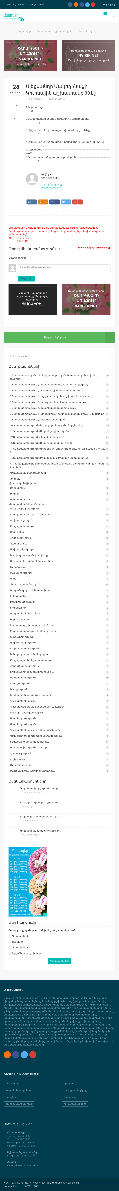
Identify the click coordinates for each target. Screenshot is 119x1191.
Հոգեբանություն (20, 538)
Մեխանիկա (17, 488)
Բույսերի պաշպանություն (26, 712)
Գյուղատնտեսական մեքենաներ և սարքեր (37, 706)
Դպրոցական (20, 936)
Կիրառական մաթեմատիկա (28, 472)
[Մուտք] (11, 262)
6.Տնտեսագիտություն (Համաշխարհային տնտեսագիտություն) (49, 402)
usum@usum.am (36, 4)
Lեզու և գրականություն (25, 584)
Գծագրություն (19, 689)
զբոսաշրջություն (21, 753)
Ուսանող (18, 941)
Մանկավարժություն (23, 677)
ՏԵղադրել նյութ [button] (54, 337)
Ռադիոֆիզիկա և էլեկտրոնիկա (30, 590)
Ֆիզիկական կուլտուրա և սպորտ (31, 695)
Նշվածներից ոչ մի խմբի (27, 953)
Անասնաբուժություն (23, 724)
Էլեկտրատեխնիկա (22, 601)
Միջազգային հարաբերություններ (31, 561)
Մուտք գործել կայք (75, 1090)
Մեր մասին (12, 1083)
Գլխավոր (25, 31)
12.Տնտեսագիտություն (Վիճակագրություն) (37, 437)
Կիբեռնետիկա (19, 619)
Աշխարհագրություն (22, 765)
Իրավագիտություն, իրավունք (29, 555)
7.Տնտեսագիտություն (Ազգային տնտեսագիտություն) (43, 408)
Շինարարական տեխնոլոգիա (29, 654)
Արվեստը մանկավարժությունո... (40, 830)
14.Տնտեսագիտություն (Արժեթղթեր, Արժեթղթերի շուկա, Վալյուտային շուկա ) (57, 450)
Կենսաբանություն (21, 499)
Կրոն (13, 578)
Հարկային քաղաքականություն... (41, 816)
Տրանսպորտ (18, 607)
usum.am (19, 1186)
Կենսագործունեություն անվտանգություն (36, 735)
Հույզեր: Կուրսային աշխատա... (40, 802)
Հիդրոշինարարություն (24, 666)
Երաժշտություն (20, 683)
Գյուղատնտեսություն (23, 701)
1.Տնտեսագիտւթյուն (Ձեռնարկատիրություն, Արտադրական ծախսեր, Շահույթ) (54, 377)
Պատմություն (87, 31)
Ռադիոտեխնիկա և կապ (25, 613)
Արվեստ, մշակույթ (21, 549)
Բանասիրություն (21, 572)
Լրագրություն (18, 567)
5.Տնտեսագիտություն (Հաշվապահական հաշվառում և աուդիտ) (50, 396)
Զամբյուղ (70, 1097)
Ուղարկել (26, 278)
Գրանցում (70, 1083)
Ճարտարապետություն (25, 648)
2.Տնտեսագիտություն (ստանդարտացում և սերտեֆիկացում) (49, 384)
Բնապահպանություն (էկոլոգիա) (30, 514)
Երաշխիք (11, 1097)
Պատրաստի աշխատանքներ (54, 31)
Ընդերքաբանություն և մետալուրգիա (33, 631)
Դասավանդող (21, 947)
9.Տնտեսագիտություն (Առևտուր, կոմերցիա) (38, 419)
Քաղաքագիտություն (23, 526)
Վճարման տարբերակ (19, 1090)
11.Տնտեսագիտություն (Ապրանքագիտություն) (39, 431)
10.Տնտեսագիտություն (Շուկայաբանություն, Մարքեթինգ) (46, 425)
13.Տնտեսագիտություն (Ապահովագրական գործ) (41, 443)
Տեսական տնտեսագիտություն (29, 741)
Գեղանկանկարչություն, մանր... (40, 788)
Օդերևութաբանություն (25, 508)
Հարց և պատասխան (19, 1103)
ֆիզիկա (15, 478)
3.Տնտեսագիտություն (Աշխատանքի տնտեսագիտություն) (46, 390)
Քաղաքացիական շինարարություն (32, 660)
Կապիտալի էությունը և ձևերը (29, 747)
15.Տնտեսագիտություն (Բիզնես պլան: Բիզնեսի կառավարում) (49, 458)
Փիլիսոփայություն (21, 520)
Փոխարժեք (109, 4)
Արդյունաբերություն (23, 642)
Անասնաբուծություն (23, 718)
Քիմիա (14, 493)
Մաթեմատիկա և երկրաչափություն (32, 770)
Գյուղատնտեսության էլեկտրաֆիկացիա (36, 730)
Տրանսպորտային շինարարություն (32, 672)
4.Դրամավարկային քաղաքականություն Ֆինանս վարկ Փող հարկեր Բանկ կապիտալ (57, 465)
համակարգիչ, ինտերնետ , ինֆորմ (32, 625)
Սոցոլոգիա (17, 532)
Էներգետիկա (18, 596)
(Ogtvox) (35, 98)
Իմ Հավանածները (75, 1103)
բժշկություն (17, 759)
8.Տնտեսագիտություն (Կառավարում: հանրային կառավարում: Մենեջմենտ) (57, 414)
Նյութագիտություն (22, 636)
